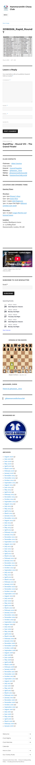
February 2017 (9, 695)
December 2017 (9, 671)
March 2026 (8, 468)
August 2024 (8, 504)
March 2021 (8, 579)
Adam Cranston (16, 163)
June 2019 (7, 629)
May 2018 (7, 660)
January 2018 (8, 669)
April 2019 (7, 634)
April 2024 (7, 511)
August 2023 (8, 520)
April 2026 (7, 466)
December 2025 (9, 475)
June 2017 (7, 686)
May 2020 (7, 603)
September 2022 (10, 542)
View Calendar (7, 330)
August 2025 (8, 485)
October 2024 (9, 499)
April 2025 (7, 492)
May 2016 (7, 716)
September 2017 (9, 679)
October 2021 (8, 568)
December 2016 (9, 700)
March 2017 (8, 693)
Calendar (6, 746)
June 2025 (7, 487)
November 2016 (9, 702)
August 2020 (8, 596)
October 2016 (8, 705)
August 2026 (8, 457)
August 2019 (8, 624)
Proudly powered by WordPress (15, 761)
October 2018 (8, 648)
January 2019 (8, 641)
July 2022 (7, 546)
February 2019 (9, 638)
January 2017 (8, 697)
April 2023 (7, 530)
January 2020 (8, 612)
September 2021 (9, 570)
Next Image (6, 23)
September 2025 (10, 483)
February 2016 (9, 723)
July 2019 (7, 627)
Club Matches (7, 742)
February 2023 (9, 532)
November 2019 (9, 617)
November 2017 (9, 674)
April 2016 (7, 719)
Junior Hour (14, 198)
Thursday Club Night (14, 316)
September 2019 (9, 622)
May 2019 (7, 631)
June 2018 (7, 657)
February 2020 (9, 610)
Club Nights (7, 738)
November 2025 (9, 478)
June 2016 (7, 714)
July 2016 (7, 712)
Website (5, 122)
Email (5, 114)
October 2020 (9, 591)
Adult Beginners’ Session (15, 306)
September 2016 (9, 707)
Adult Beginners (17, 201)
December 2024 (9, 497)
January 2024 (8, 516)
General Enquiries (16, 168)
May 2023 (7, 527)
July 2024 (7, 506)
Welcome (6, 734)
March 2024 (8, 513)
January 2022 (8, 560)
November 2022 (9, 539)
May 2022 (7, 551)
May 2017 (7, 688)
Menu (5, 15)
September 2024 (10, 501)
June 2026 (7, 461)
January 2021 (8, 584)
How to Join (7, 750)
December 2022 (9, 537)
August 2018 (8, 653)
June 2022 (7, 549)
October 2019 (8, 620)
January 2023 (8, 534)
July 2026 (7, 459)
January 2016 (8, 726)
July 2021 (7, 572)
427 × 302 (13, 60)
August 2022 (8, 544)
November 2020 (9, 589)
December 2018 (9, 643)
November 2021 (9, 565)
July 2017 (7, 683)
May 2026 (7, 464)
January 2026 (8, 473)
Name (5, 105)
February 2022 (9, 558)
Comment (6, 80)
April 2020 (7, 605)
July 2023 (7, 523)
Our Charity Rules (9, 754)
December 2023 (9, 518)
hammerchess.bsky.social (18, 175)
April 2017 (7, 690)
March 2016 (8, 721)
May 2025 (7, 490)
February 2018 (9, 667)
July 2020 (7, 598)
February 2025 (9, 494)
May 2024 (7, 508)
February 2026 (9, 471)
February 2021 (9, 582)
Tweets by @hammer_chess (12, 389)
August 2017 (8, 681)
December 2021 (9, 563)
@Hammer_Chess (16, 170)
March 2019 (8, 636)
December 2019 (9, 615)
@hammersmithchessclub (18, 173)
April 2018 (7, 662)
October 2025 (9, 480)
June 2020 (7, 601)
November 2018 (9, 645)
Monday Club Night (13, 311)
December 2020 (9, 586)
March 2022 (8, 556)
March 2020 (8, 608)
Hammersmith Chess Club (10, 760)
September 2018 (9, 650)
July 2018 (7, 655)
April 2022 (7, 553)
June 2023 (7, 525)
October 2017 (8, 676)
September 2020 (10, 594)
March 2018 (8, 664)
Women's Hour (15, 196)
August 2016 (8, 709)
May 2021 (7, 575)
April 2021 (7, 577)
